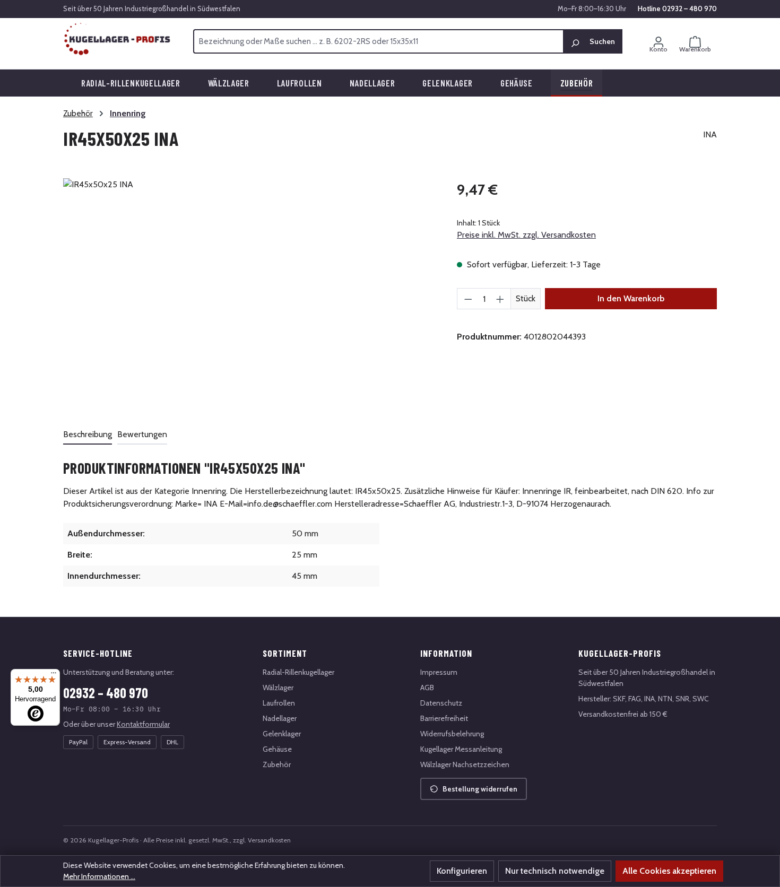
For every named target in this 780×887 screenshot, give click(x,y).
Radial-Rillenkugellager (298, 672)
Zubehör (277, 764)
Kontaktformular (143, 724)
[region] (249, 292)
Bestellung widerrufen (480, 789)
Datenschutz (441, 703)
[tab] (87, 435)
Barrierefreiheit (444, 718)
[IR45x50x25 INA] (249, 292)
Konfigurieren (462, 871)
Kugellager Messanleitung (461, 749)
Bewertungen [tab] (142, 434)
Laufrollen (279, 703)
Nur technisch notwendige (554, 871)
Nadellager (280, 718)
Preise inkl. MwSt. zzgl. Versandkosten (526, 235)
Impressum (438, 672)
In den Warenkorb (630, 298)
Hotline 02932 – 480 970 (677, 8)
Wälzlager (278, 687)
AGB (427, 687)
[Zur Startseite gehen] (117, 39)
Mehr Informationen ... (99, 876)
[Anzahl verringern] (468, 298)
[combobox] (378, 41)
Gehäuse (277, 749)
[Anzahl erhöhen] (500, 298)
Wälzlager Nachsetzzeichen (464, 764)
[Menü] (53, 675)
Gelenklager (282, 733)
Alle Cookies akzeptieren (669, 871)
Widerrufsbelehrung (452, 733)
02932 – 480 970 (105, 692)
